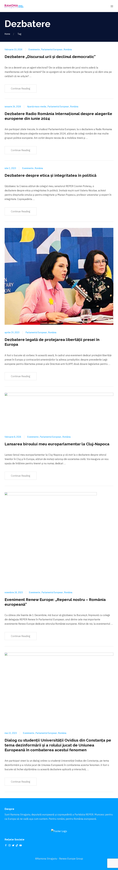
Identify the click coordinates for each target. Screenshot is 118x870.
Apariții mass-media (37, 106)
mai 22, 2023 (11, 733)
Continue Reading (20, 88)
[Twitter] (13, 845)
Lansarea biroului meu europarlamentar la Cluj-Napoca (57, 444)
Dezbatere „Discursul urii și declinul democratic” (50, 56)
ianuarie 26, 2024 (13, 106)
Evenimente (34, 49)
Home (7, 34)
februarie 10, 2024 (13, 49)
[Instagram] (9, 845)
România (68, 49)
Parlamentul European (52, 49)
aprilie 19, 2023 (12, 332)
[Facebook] (6, 845)
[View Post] (59, 276)
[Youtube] (20, 845)
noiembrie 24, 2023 (14, 592)
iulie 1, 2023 (10, 168)
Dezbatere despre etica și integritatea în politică (50, 175)
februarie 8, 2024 (13, 436)
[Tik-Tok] (17, 845)
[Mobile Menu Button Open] (111, 6)
